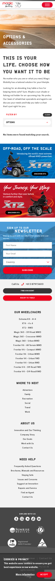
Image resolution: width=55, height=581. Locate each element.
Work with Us (27, 444)
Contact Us (27, 448)
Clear (47, 115)
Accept (44, 575)
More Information (25, 574)
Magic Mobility (11, 5)
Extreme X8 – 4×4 (27, 319)
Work (27, 412)
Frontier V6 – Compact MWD (27, 350)
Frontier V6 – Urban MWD (27, 354)
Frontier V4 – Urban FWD (28, 358)
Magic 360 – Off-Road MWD (27, 332)
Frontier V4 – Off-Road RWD (27, 372)
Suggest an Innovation (27, 484)
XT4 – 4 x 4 (27, 323)
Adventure (27, 390)
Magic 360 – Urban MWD (28, 341)
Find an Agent (27, 291)
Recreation (27, 399)
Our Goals (27, 439)
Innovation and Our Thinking (27, 430)
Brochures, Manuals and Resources (27, 471)
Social (27, 403)
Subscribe (27, 270)
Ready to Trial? (27, 298)
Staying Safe (27, 475)
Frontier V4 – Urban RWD (27, 363)
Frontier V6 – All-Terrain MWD (27, 345)
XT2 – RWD (27, 328)
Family (28, 394)
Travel (27, 408)
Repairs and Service (27, 488)
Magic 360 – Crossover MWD (27, 337)
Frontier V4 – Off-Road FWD (27, 367)
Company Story (27, 435)
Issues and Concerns (27, 479)
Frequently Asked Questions (27, 466)
